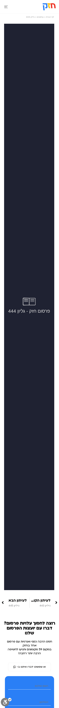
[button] (6, 6)
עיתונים (40, 17)
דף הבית (50, 17)
